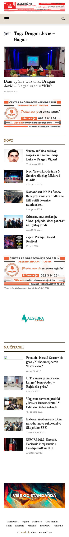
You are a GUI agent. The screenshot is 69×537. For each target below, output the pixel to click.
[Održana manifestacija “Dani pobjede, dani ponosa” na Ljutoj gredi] (13, 221)
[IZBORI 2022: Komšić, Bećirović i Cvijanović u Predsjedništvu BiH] (13, 444)
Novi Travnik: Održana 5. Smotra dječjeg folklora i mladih (43, 176)
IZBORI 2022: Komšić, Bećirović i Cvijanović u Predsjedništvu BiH (41, 444)
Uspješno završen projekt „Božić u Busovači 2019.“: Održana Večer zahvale (43, 403)
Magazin (32, 525)
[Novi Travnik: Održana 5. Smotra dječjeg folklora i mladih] (13, 176)
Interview (45, 525)
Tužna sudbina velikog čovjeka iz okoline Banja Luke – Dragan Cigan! (42, 155)
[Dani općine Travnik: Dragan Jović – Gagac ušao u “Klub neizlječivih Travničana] (34, 62)
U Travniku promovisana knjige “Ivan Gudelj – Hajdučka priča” (43, 382)
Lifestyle (19, 525)
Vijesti (25, 521)
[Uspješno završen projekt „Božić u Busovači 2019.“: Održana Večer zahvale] (13, 403)
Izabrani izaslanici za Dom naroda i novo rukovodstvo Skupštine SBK (44, 423)
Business (37, 521)
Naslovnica (13, 521)
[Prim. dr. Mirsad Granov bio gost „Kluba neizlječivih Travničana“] (13, 362)
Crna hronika (51, 521)
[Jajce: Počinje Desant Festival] (13, 242)
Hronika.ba (25, 532)
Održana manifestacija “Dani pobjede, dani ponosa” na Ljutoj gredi (45, 221)
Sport (9, 525)
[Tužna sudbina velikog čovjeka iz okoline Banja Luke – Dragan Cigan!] (13, 155)
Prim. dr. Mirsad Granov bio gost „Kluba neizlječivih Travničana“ (44, 362)
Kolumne (58, 525)
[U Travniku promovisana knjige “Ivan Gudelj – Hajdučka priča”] (13, 383)
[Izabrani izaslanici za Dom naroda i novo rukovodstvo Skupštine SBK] (13, 424)
